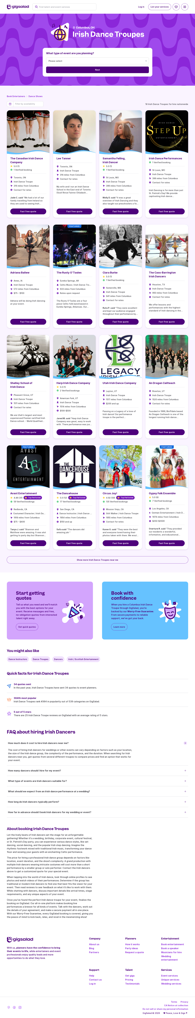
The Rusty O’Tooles (69, 272)
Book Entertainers (16, 96)
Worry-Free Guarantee (140, 611)
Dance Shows (36, 96)
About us (94, 944)
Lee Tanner (64, 158)
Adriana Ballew (19, 272)
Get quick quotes (27, 627)
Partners (94, 952)
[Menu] (184, 6)
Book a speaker (170, 948)
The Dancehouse (67, 493)
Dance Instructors (18, 659)
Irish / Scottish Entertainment (83, 659)
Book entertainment (172, 944)
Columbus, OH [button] (85, 27)
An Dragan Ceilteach (162, 383)
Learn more (119, 627)
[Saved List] (176, 6)
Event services (169, 975)
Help (91, 975)
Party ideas (131, 948)
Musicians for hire (171, 952)
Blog (91, 948)
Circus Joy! (110, 493)
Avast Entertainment (23, 493)
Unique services (170, 979)
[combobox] (66, 7)
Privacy (184, 1002)
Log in (141, 7)
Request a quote (134, 952)
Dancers (58, 659)
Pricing (129, 979)
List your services (160, 7)
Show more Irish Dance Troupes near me (97, 560)
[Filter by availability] (28, 103)
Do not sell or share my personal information (165, 1009)
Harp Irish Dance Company (73, 383)
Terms (174, 1002)
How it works (132, 944)
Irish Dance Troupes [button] (108, 34)
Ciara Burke (110, 272)
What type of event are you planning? (70, 53)
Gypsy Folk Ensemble (162, 493)
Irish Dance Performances (165, 158)
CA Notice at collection (176, 1005)
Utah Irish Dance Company (119, 383)
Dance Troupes (40, 659)
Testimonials (132, 983)
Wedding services (171, 983)
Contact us (95, 979)
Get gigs (130, 975)
